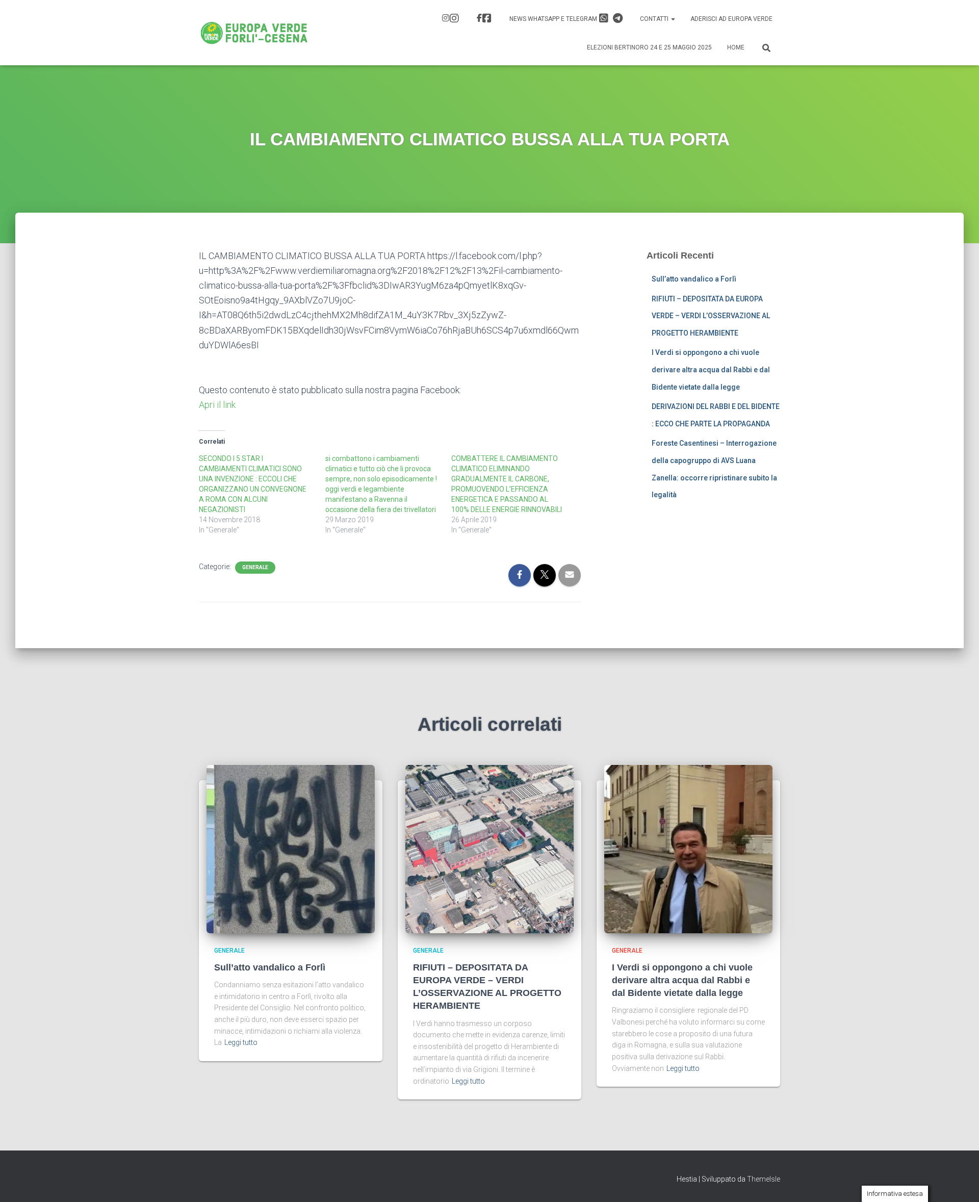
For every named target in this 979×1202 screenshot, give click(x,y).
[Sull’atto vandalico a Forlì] (291, 849)
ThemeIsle (763, 1179)
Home (735, 47)
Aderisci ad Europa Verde (731, 18)
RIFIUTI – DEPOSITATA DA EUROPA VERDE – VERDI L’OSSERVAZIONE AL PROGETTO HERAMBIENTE (711, 316)
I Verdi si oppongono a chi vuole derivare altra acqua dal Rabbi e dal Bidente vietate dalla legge (711, 369)
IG (451, 19)
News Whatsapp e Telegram (554, 18)
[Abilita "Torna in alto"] (959, 1181)
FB (485, 19)
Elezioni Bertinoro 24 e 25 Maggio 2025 (649, 47)
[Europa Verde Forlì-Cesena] (254, 32)
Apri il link (217, 404)
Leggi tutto (240, 1042)
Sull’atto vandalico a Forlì (694, 279)
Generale (255, 567)
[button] (672, 18)
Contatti (655, 18)
